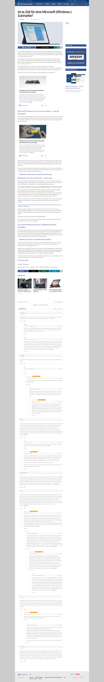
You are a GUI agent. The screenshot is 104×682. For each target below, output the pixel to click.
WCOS (37, 267)
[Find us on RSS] (76, 1)
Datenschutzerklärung (28, 0)
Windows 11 (39, 4)
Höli (33, 378)
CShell (27, 267)
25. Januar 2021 (52, 292)
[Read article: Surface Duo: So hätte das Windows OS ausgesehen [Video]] (25, 283)
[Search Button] (85, 4)
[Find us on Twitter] (68, 1)
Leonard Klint (21, 19)
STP (38, 401)
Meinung (38, 19)
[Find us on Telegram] (81, 677)
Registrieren (84, 0)
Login (80, 0)
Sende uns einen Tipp (33, 678)
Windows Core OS (54, 267)
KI (76, 4)
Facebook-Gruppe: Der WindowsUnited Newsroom (53, 677)
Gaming (53, 4)
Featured (22, 7)
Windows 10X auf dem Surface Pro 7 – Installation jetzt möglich (55, 290)
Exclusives (66, 4)
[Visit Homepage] (25, 4)
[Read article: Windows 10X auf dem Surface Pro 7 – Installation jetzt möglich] (56, 283)
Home (19, 7)
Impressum (23, 0)
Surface (47, 4)
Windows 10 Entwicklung (44, 267)
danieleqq (31, 368)
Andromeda (22, 267)
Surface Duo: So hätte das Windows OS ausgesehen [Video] (24, 290)
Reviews (59, 4)
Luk (30, 614)
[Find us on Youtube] (70, 1)
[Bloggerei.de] (77, 674)
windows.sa (32, 326)
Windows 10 (36, 287)
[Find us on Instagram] (71, 1)
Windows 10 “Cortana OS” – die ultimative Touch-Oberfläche (35, 239)
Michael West (26, 264)
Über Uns (19, 0)
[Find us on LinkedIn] (73, 1)
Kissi (30, 442)
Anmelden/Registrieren (58, 301)
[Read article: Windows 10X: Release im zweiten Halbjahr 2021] (40, 283)
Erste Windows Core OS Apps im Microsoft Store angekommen (35, 174)
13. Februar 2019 (29, 19)
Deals (72, 4)
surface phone (32, 267)
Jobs (65, 677)
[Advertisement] (76, 34)
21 (43, 19)
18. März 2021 (36, 292)
